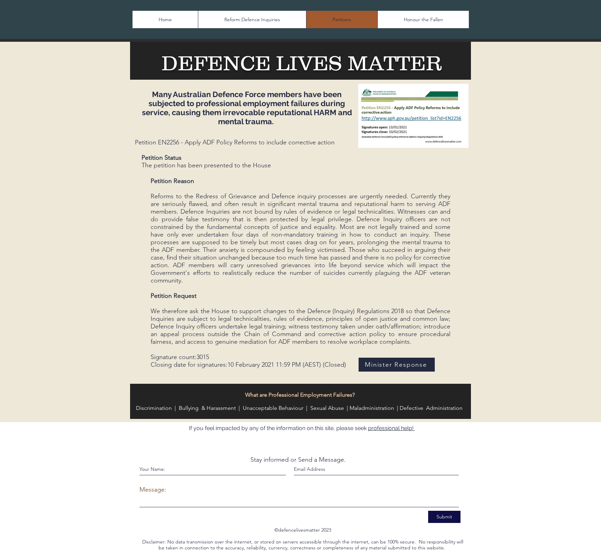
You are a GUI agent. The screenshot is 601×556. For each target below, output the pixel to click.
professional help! (391, 428)
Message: (152, 489)
